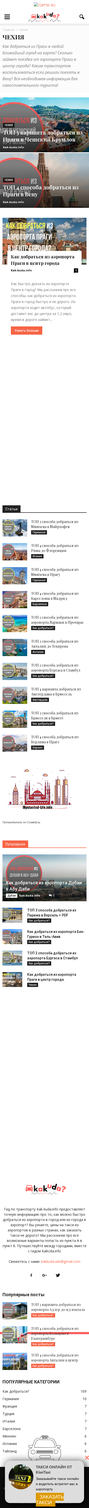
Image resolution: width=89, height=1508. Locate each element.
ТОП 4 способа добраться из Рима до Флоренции (55, 548)
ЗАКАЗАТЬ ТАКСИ (50, 1499)
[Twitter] (58, 1276)
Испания (9, 1443)
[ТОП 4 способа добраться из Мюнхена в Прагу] (14, 575)
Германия (39, 532)
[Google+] (44, 1276)
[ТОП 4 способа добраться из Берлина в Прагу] (14, 743)
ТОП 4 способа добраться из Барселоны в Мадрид (55, 596)
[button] (82, 17)
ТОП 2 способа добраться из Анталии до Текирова (54, 644)
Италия (37, 556)
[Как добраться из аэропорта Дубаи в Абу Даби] (44, 877)
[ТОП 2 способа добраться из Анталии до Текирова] (14, 647)
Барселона (40, 604)
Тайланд (9, 1451)
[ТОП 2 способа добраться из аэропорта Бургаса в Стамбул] (14, 671)
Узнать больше (27, 330)
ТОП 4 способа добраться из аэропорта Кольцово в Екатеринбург (55, 1333)
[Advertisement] (44, 419)
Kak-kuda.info (13, 147)
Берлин (38, 747)
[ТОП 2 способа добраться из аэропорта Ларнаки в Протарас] (14, 623)
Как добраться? (43, 628)
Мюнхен (9, 1436)
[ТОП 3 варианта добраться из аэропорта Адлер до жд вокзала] (14, 1310)
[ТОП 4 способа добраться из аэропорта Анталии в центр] (14, 1361)
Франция (9, 1406)
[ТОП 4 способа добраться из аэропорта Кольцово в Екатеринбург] (14, 1334)
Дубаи (11, 895)
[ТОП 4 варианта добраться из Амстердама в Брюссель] (14, 695)
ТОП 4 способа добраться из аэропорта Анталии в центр (55, 1357)
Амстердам (40, 699)
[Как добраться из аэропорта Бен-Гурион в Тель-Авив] (12, 936)
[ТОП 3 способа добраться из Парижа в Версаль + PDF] (12, 915)
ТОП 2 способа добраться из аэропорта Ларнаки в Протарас (57, 620)
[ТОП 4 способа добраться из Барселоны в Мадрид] (14, 599)
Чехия (9, 125)
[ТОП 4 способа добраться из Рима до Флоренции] (14, 551)
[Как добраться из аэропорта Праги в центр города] (44, 241)
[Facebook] (31, 1276)
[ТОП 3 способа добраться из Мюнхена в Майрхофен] (14, 527)
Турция (8, 1413)
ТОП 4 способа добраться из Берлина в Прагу (55, 739)
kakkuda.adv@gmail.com (60, 1261)
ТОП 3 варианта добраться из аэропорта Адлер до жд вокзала (58, 1307)
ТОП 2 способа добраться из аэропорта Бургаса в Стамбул (55, 668)
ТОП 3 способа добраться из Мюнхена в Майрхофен (54, 524)
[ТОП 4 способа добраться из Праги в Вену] (44, 191)
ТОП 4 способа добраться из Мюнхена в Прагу (55, 572)
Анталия (38, 652)
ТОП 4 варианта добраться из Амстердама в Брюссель (56, 691)
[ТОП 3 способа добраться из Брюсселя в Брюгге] (14, 719)
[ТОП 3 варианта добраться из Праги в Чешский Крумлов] (44, 136)
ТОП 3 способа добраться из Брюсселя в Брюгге (54, 715)
